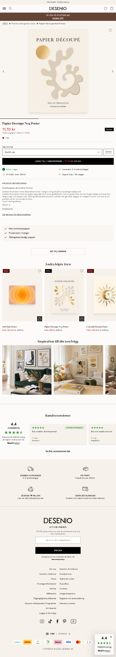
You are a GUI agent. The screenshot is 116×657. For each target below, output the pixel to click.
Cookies (63, 588)
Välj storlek (7, 147)
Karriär (53, 588)
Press (53, 579)
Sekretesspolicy (58, 559)
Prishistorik (7, 209)
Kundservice (66, 574)
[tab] (19, 118)
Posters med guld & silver (24, 23)
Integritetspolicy (67, 593)
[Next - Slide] (112, 71)
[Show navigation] (4, 8)
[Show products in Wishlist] (105, 8)
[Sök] (10, 8)
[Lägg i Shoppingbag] (39, 318)
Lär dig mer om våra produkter (16, 214)
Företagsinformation (46, 584)
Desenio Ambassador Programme (40, 603)
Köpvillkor (64, 584)
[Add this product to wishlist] (110, 30)
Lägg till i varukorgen (58, 161)
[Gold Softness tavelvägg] (26, 370)
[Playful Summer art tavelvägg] (78, 370)
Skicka (58, 550)
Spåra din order (67, 579)
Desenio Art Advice (69, 569)
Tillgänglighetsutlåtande (44, 598)
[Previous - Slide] (3, 71)
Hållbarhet (51, 593)
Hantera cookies (67, 603)
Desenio (66, 649)
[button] (108, 152)
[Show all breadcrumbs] (5, 23)
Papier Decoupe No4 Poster (52, 23)
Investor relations (48, 574)
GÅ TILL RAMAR (58, 251)
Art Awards (51, 608)
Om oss (52, 569)
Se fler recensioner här (58, 451)
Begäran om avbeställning (72, 598)
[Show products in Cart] (112, 8)
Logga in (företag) (47, 613)
